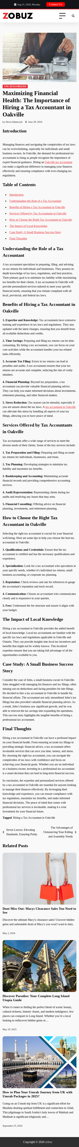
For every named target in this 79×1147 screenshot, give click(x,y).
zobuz (48, 1142)
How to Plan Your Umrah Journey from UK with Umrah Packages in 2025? (37, 1094)
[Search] (73, 16)
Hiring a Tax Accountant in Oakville (34, 817)
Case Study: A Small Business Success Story (35, 232)
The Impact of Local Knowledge (28, 226)
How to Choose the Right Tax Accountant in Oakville (40, 219)
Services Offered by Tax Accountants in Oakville (37, 213)
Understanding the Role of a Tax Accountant (35, 201)
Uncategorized (15, 86)
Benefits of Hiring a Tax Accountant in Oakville (37, 207)
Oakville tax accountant (58, 162)
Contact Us (55, 4)
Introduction (16, 194)
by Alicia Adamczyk (13, 121)
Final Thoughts (18, 238)
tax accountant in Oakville (60, 407)
